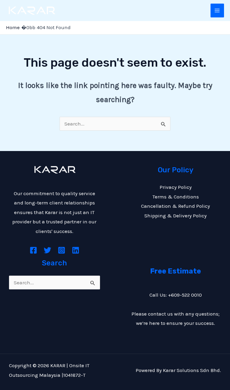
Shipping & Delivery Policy (175, 216)
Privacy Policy (176, 187)
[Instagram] (61, 250)
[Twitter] (47, 250)
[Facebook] (33, 250)
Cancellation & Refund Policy (175, 206)
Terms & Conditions (175, 197)
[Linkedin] (75, 250)
